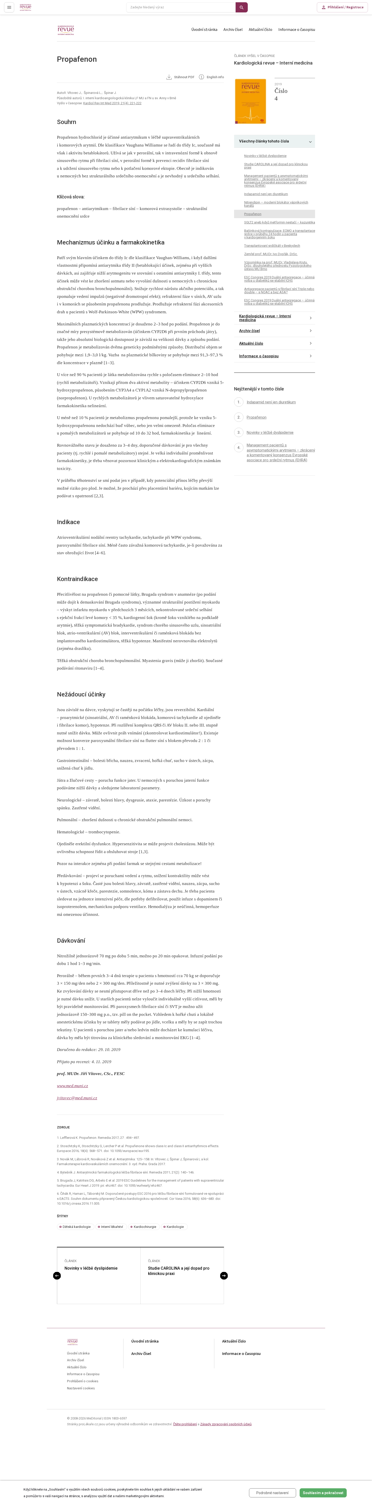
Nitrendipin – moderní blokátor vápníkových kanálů (276, 204)
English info (215, 77)
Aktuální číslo (260, 29)
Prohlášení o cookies (82, 1381)
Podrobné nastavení (272, 1493)
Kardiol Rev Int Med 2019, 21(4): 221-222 (112, 103)
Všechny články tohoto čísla (264, 141)
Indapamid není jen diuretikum (266, 194)
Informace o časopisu (296, 29)
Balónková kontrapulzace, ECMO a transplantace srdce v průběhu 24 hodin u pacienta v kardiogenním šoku (279, 234)
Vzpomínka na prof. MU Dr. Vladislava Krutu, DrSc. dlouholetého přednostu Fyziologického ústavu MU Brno (278, 265)
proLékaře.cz (29, 9)
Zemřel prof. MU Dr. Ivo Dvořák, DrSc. (271, 254)
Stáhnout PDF (183, 77)
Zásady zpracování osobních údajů (226, 1424)
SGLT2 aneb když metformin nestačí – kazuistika (279, 222)
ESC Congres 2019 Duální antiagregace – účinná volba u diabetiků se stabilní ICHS (279, 278)
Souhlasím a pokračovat (323, 1493)
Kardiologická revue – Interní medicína (265, 318)
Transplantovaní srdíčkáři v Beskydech (272, 246)
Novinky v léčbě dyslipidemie (91, 1268)
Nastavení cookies (81, 1388)
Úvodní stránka (204, 29)
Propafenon (252, 214)
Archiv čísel (233, 29)
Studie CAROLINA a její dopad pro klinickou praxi (179, 1271)
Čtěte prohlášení (185, 1424)
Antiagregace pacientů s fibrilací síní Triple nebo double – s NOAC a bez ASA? (279, 290)
